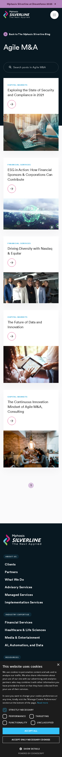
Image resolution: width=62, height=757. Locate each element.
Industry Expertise (17, 614)
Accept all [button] (31, 730)
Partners (11, 572)
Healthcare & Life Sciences (25, 630)
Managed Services (19, 595)
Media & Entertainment (22, 637)
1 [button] (31, 485)
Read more (42, 702)
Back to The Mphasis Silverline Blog (29, 34)
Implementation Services (24, 602)
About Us (11, 556)
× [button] (58, 664)
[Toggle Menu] (54, 15)
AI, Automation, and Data (24, 645)
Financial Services (18, 622)
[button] (31, 749)
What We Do (14, 579)
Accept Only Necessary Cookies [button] (31, 739)
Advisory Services (18, 587)
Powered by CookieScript (31, 753)
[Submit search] (10, 67)
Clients (10, 564)
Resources (12, 657)
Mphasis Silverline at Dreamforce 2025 (30, 4)
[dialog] (31, 709)
